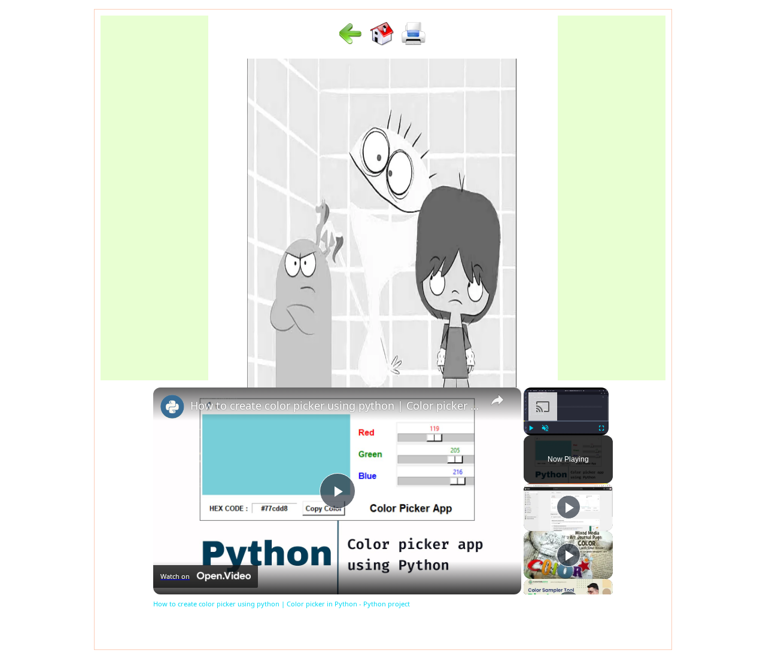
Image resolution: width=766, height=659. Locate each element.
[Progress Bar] (566, 421)
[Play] (531, 428)
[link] (172, 407)
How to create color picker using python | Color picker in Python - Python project (335, 405)
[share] (497, 400)
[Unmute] (545, 428)
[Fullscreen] (601, 428)
